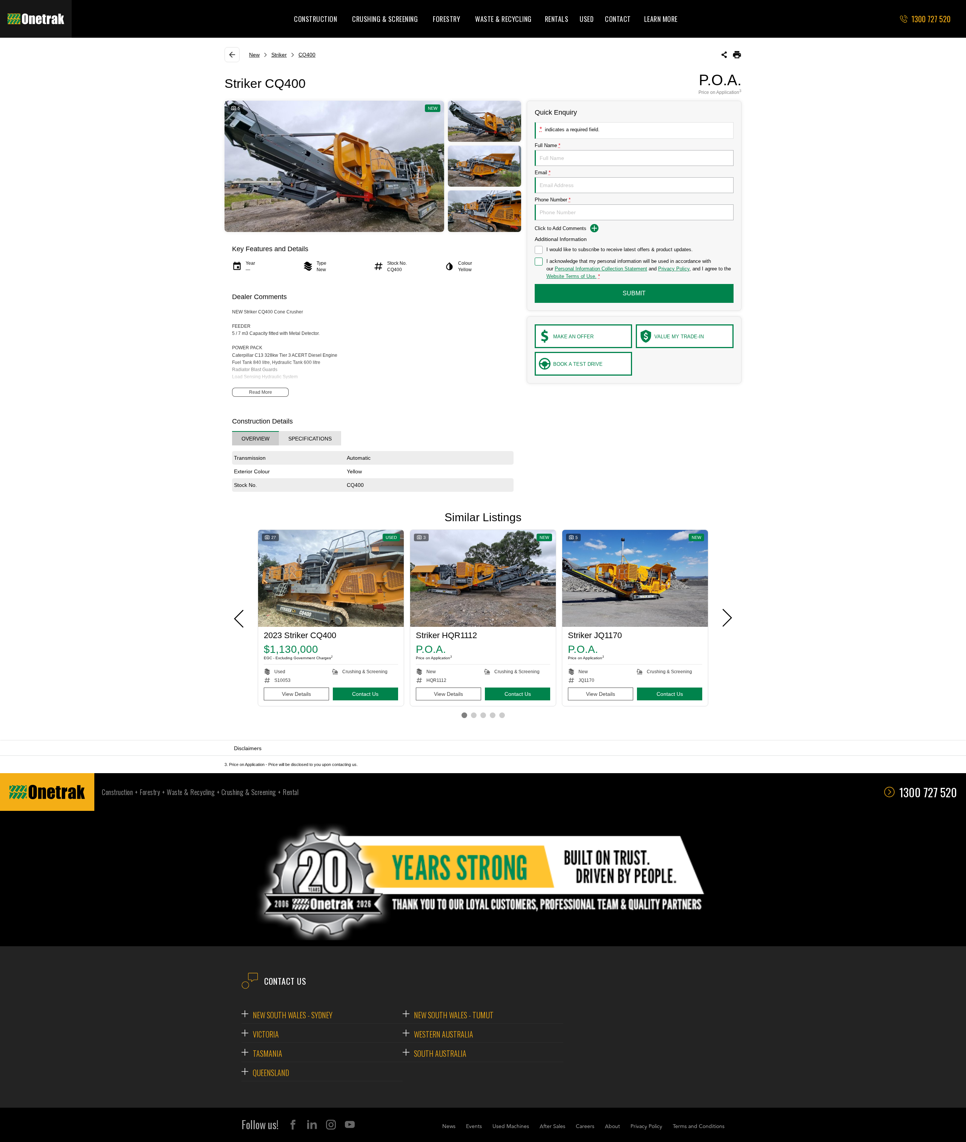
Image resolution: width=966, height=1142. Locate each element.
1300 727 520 (928, 792)
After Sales (552, 1126)
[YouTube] (349, 1124)
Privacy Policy (646, 1126)
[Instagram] (331, 1124)
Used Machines (510, 1126)
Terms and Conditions (698, 1126)
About (612, 1126)
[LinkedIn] (312, 1124)
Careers (585, 1126)
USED (587, 19)
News (448, 1126)
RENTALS (557, 19)
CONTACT (618, 19)
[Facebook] (293, 1124)
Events (474, 1126)
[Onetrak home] (36, 19)
